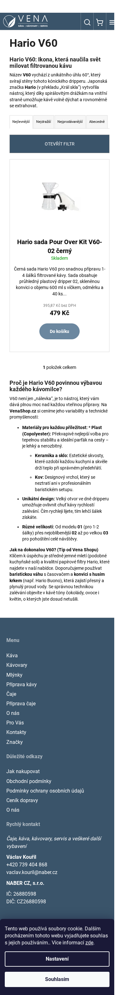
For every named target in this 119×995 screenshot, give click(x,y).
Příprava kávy (21, 684)
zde (89, 943)
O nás (12, 713)
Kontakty (16, 732)
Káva (12, 656)
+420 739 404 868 (26, 865)
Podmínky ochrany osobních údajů (45, 791)
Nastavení (57, 959)
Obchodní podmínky (28, 781)
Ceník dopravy (22, 800)
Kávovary (16, 665)
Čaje (11, 694)
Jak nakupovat (23, 771)
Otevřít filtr (60, 143)
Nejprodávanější (70, 122)
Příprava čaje (21, 704)
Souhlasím (57, 979)
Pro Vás (15, 723)
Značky (14, 742)
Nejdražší (43, 122)
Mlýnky (14, 675)
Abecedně (97, 122)
